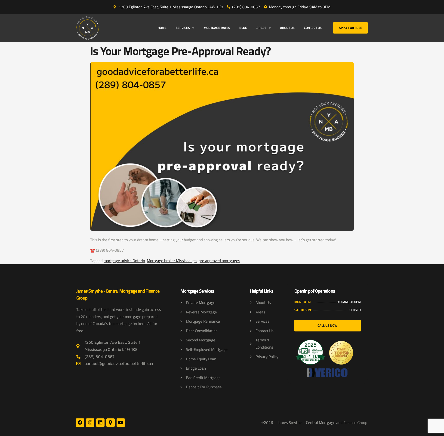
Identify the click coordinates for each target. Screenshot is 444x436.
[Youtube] (121, 422)
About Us (287, 28)
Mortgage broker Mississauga (172, 260)
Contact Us (313, 28)
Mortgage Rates (217, 28)
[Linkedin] (100, 422)
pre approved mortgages (219, 260)
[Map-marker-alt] (110, 422)
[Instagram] (90, 422)
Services (183, 28)
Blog (243, 28)
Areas (261, 28)
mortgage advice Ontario (124, 260)
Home (162, 28)
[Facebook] (80, 422)
